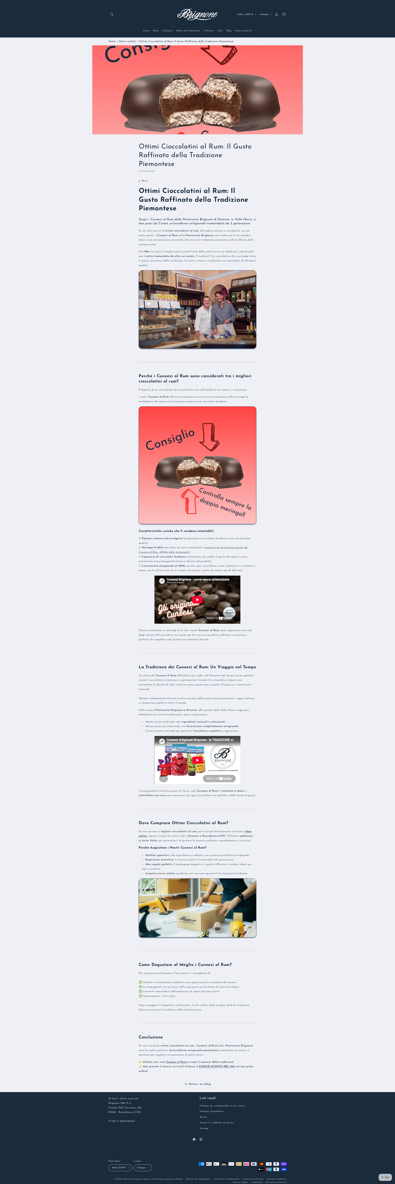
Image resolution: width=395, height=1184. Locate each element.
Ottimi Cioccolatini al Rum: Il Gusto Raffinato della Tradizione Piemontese (186, 41)
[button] (112, 14)
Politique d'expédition (212, 1111)
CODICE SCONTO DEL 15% (217, 1066)
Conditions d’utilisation (253, 1179)
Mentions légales (240, 1182)
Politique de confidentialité (226, 1179)
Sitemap (204, 1128)
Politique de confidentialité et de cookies (222, 1106)
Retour (203, 1117)
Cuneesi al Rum (176, 1062)
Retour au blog (200, 1084)
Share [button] (145, 181)
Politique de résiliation (276, 1182)
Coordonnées (257, 1182)
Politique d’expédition (277, 1179)
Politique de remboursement (198, 1179)
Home (112, 41)
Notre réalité (127, 41)
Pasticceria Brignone (132, 1179)
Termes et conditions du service (217, 1123)
